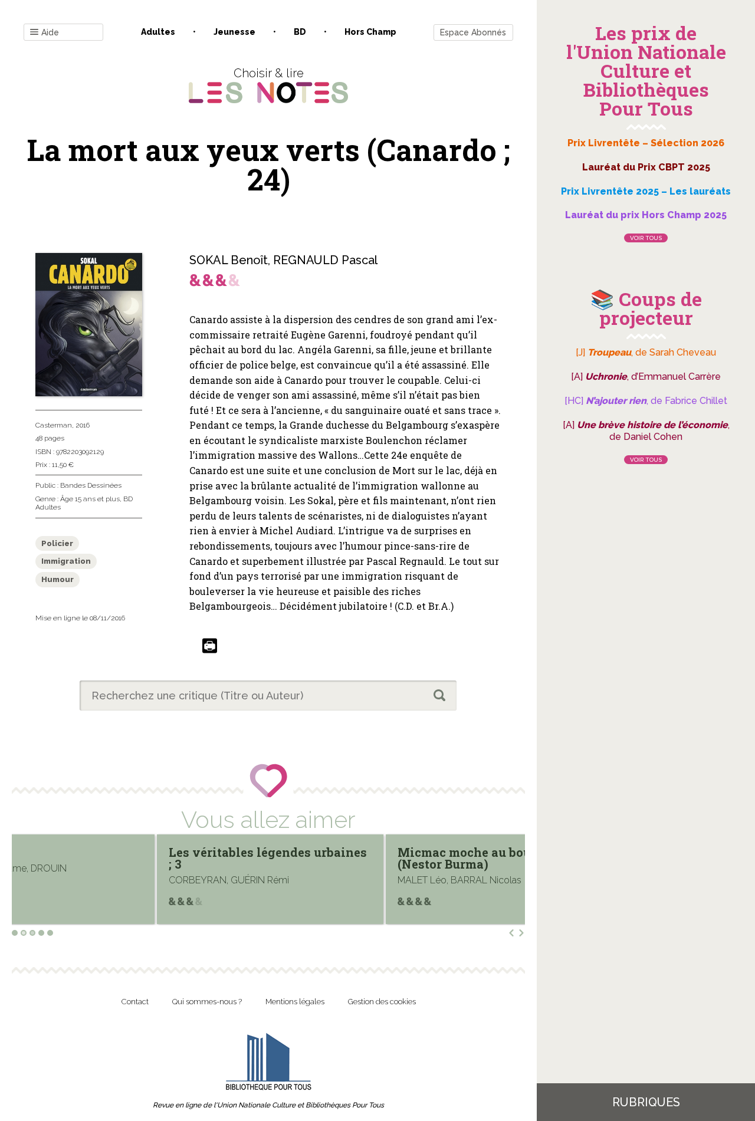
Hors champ (370, 32)
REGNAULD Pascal (325, 260)
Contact (135, 1001)
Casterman (53, 425)
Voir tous (646, 238)
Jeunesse (234, 32)
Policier (57, 543)
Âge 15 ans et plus (90, 499)
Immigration (66, 561)
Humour (57, 579)
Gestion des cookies (382, 1001)
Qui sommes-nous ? (207, 1001)
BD (300, 32)
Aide (50, 32)
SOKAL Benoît (228, 260)
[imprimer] (209, 646)
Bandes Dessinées (91, 485)
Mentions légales (294, 1001)
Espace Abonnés (473, 32)
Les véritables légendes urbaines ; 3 (124, 858)
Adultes (158, 32)
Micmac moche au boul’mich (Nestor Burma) (339, 858)
